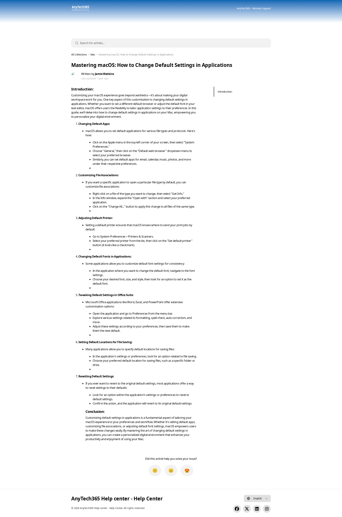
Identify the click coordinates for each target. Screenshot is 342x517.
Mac (92, 54)
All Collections (79, 54)
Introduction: (225, 91)
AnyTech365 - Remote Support (254, 8)
